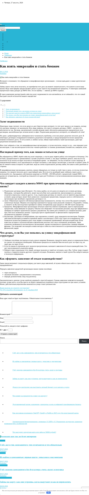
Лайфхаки (3, 61)
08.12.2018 (4, 72)
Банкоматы (8, 36)
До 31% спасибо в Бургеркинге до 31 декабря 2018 (19, 290)
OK (49, 492)
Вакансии (8, 48)
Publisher (3, 73)
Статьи (2, 441)
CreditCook (6, 7)
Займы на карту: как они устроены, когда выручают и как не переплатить (35, 482)
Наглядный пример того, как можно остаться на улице (23, 111)
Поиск (2, 338)
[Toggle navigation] (1, 24)
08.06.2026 (4, 486)
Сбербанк (8, 34)
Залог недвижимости (13, 109)
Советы (3, 453)
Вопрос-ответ (9, 40)
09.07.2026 (4, 449)
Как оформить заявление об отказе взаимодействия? (23, 117)
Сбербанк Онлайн (11, 50)
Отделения (8, 38)
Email (2, 322)
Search (2, 26)
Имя (1, 318)
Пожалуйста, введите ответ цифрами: (14, 326)
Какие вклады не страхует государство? (14, 288)
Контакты (8, 44)
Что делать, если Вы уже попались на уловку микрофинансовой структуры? (31, 115)
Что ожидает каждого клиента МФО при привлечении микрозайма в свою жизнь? (33, 113)
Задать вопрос (14, 42)
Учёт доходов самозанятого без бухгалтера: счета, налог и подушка (32, 469)
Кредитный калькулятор (13, 46)
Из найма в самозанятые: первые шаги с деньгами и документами (31, 457)
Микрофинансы (6, 478)
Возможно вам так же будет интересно (18, 436)
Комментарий (6, 314)
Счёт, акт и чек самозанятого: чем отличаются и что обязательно (31, 445)
